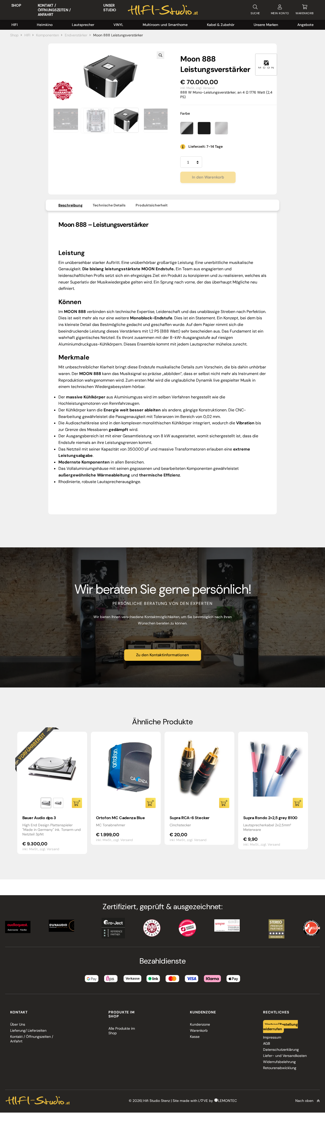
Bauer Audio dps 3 (39, 817)
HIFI (14, 24)
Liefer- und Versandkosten (285, 1055)
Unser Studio (109, 7)
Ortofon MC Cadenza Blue (120, 817)
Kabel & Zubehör (220, 24)
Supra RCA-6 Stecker (189, 817)
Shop (16, 5)
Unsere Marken (266, 24)
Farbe (185, 113)
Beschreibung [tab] (70, 205)
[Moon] (266, 64)
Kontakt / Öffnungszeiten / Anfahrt (54, 10)
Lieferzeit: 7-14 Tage (205, 146)
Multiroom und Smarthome (165, 24)
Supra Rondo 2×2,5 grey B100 (270, 817)
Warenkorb (199, 1030)
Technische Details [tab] (109, 205)
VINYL (118, 24)
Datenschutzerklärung (281, 1049)
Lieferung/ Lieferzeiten (28, 1030)
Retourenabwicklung (279, 1068)
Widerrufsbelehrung (279, 1061)
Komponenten (47, 35)
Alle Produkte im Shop (121, 1030)
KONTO (280, 13)
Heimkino (45, 24)
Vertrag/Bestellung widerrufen (280, 1026)
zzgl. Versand (205, 88)
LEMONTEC (227, 1101)
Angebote (305, 24)
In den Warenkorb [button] (150, 803)
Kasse (195, 1036)
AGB (266, 1043)
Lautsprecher (83, 24)
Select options (77, 803)
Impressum (272, 1037)
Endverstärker (76, 35)
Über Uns (17, 1024)
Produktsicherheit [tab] (152, 205)
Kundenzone (200, 1024)
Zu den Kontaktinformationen (162, 654)
